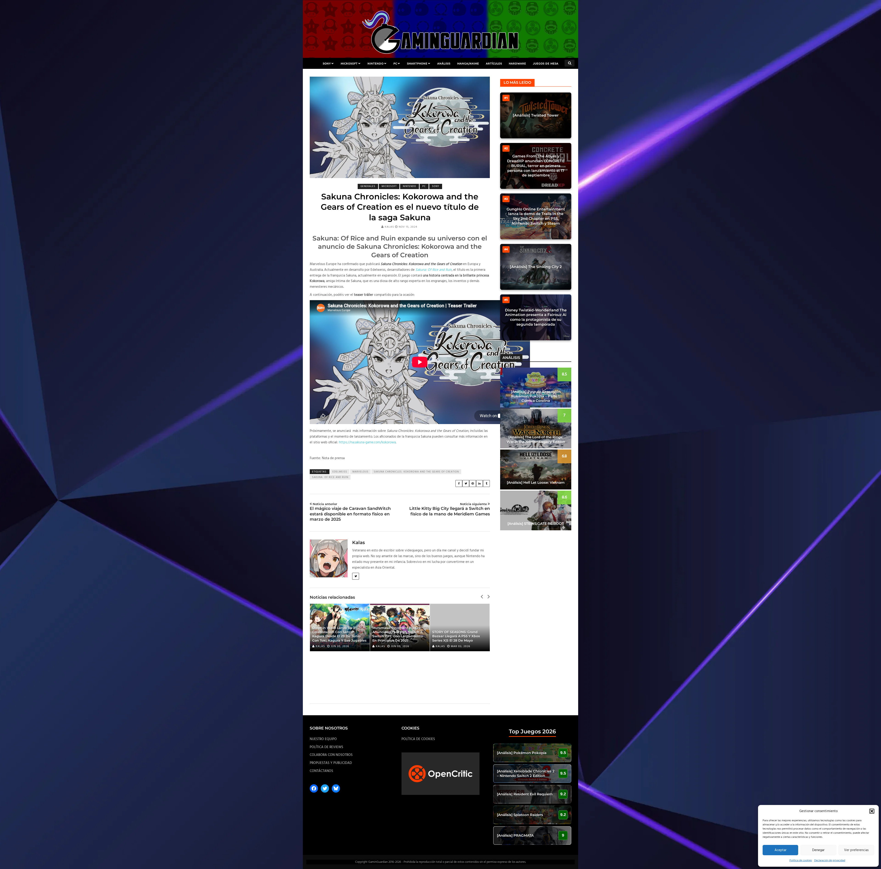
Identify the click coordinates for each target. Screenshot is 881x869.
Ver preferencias (856, 850)
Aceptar (780, 850)
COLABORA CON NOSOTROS (331, 755)
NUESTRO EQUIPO (323, 739)
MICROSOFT (349, 63)
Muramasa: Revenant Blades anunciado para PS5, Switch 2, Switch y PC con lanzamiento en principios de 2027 (397, 634)
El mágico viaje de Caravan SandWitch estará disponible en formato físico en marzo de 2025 (350, 512)
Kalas (389, 227)
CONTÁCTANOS (321, 771)
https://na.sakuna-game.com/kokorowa (367, 442)
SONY (327, 63)
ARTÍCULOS (494, 63)
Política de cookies (800, 860)
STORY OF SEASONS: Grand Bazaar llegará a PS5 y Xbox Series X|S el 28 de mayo (456, 636)
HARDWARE (517, 63)
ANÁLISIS (443, 63)
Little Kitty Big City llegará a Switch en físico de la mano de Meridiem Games (449, 509)
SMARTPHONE (417, 63)
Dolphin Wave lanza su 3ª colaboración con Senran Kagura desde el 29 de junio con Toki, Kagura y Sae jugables (339, 634)
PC (395, 63)
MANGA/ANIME (468, 63)
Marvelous (360, 472)
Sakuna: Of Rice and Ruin (330, 477)
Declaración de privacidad (829, 860)
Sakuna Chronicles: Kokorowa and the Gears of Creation (416, 472)
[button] (872, 811)
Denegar (818, 850)
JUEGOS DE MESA (545, 63)
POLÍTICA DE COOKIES (418, 739)
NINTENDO (376, 63)
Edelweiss (339, 472)
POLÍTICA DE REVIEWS (326, 747)
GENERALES (367, 186)
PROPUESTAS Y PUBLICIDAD (331, 763)
